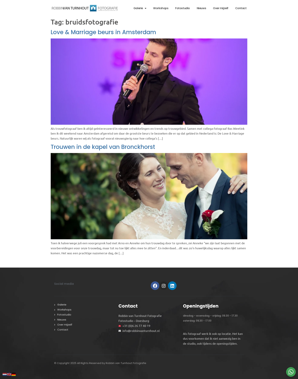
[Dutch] (5, 374)
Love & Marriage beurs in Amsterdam (103, 32)
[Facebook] (155, 285)
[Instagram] (163, 285)
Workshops (160, 8)
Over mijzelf (220, 8)
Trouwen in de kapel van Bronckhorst (103, 147)
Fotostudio (182, 8)
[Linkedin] (172, 285)
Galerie (138, 8)
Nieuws (201, 8)
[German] (14, 374)
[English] (9, 374)
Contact (241, 8)
